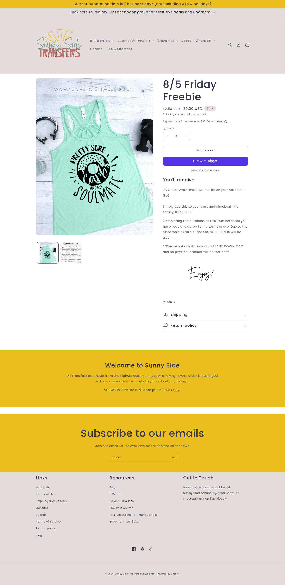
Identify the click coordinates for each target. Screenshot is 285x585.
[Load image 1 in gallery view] (47, 252)
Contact (42, 508)
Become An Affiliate (124, 521)
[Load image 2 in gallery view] (71, 252)
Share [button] (171, 302)
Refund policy (46, 528)
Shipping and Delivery (51, 501)
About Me (43, 487)
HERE (177, 390)
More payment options (205, 170)
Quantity (168, 128)
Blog (39, 535)
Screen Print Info (122, 501)
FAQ (112, 487)
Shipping (169, 114)
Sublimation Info (122, 508)
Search (41, 515)
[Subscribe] (173, 457)
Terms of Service (48, 521)
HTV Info (116, 494)
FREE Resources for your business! (134, 515)
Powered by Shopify (168, 573)
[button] (102, 41)
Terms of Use (45, 494)
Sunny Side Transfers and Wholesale (136, 573)
